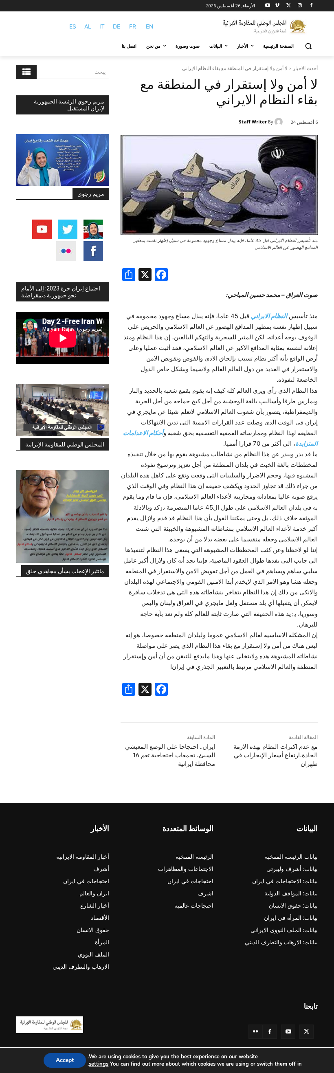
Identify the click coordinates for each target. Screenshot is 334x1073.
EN (150, 26)
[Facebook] (311, 6)
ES (72, 26)
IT (102, 26)
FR (132, 26)
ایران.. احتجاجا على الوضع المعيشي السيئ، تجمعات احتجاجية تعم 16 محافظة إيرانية (170, 755)
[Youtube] (267, 6)
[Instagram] (299, 6)
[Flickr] (255, 1032)
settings (98, 1064)
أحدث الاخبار (305, 68)
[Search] (26, 72)
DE (116, 26)
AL (87, 26)
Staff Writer (253, 122)
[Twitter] (306, 1032)
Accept (65, 1060)
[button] (308, 46)
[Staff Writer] (280, 122)
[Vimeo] (277, 6)
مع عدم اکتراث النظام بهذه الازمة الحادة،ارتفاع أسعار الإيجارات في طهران (275, 755)
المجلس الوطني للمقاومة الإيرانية (64, 444)
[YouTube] (288, 1032)
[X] (288, 6)
